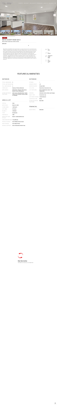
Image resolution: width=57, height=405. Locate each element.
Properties (21, 3)
